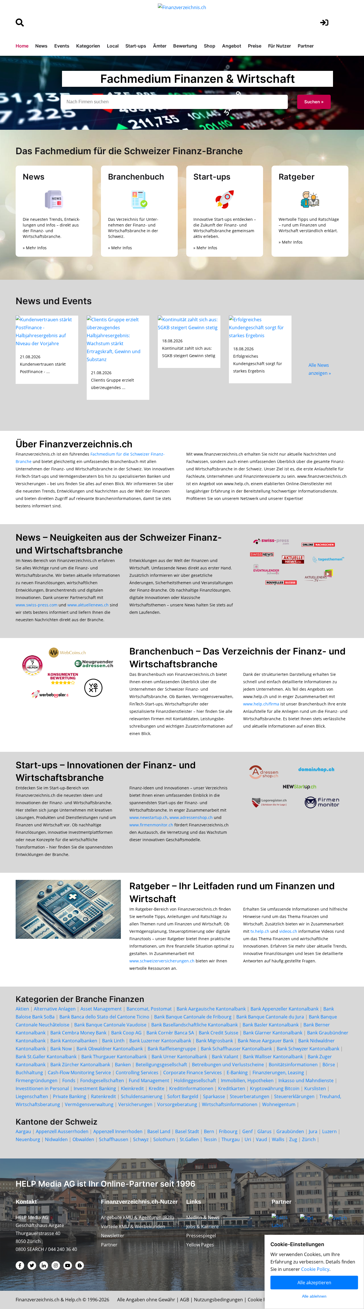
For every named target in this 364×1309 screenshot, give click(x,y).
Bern (209, 1131)
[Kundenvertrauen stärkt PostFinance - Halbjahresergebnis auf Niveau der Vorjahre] (47, 331)
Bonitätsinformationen (293, 1064)
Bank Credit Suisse (218, 1033)
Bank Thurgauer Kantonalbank (114, 1056)
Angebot (231, 46)
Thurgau (231, 1139)
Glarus (264, 1131)
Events (61, 46)
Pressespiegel (201, 1235)
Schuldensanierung (141, 1096)
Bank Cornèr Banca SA (170, 1033)
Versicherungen (135, 1104)
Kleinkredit (132, 1088)
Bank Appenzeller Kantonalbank (284, 1009)
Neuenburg (28, 1139)
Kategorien (88, 46)
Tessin (210, 1139)
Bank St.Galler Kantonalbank (46, 1056)
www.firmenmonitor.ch (151, 825)
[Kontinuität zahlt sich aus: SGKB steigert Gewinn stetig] (189, 323)
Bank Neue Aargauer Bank (265, 1041)
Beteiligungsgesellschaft (161, 1064)
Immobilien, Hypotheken (247, 1080)
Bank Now (61, 1048)
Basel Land (158, 1131)
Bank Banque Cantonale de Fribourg (192, 1017)
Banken (123, 1064)
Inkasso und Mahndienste (306, 1080)
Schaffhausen (113, 1139)
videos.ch (288, 931)
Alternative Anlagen (55, 1009)
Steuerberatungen (249, 1096)
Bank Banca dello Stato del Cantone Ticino (104, 1017)
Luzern (329, 1131)
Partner (306, 46)
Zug (293, 1139)
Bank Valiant (225, 1056)
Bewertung (185, 46)
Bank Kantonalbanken (73, 1041)
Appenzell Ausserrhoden (62, 1131)
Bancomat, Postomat (149, 1009)
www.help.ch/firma (261, 704)
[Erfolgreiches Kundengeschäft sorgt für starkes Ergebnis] (260, 327)
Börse (328, 1064)
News (41, 46)
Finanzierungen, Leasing (278, 1072)
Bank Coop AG (126, 1033)
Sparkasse (214, 1096)
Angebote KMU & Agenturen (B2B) (137, 1217)
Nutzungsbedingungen (218, 1299)
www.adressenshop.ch (191, 817)
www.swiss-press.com (36, 605)
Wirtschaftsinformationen (229, 1104)
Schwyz (140, 1139)
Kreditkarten (231, 1088)
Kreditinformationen (191, 1088)
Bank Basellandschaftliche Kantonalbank (194, 1025)
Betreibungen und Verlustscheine (228, 1064)
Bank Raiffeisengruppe (172, 1048)
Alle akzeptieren (314, 1282)
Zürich (309, 1139)
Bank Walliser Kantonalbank (273, 1056)
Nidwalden (56, 1139)
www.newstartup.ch (148, 817)
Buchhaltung (29, 1072)
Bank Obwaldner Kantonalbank (109, 1048)
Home (22, 46)
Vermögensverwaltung (89, 1104)
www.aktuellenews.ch (88, 605)
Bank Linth (113, 1041)
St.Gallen (189, 1139)
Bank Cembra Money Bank (78, 1033)
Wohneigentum (278, 1104)
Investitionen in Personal (42, 1088)
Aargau (23, 1131)
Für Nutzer (279, 46)
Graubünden (290, 1131)
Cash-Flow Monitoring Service (79, 1072)
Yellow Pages (200, 1245)
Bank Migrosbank (214, 1041)
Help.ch (73, 1299)
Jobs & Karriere (202, 1226)
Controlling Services (137, 1072)
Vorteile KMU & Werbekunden (133, 1226)
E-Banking (237, 1072)
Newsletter (112, 1235)
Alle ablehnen (314, 1296)
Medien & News (203, 1217)
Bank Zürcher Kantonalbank (80, 1064)
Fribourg (228, 1131)
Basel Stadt (187, 1131)
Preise (254, 46)
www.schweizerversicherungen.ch (162, 961)
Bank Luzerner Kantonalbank (160, 1041)
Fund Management (149, 1080)
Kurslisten (315, 1088)
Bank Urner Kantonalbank (179, 1056)
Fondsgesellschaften (102, 1080)
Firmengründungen (36, 1080)
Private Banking (69, 1096)
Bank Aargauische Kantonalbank (211, 1009)
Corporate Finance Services (192, 1072)
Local (113, 46)
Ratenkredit (103, 1096)
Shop (209, 46)
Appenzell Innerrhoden (117, 1131)
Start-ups (135, 46)
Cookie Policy (262, 1299)
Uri (248, 1139)
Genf (247, 1131)
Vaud (261, 1139)
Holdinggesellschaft (195, 1080)
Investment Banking (95, 1088)
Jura (313, 1131)
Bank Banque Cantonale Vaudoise (110, 1025)
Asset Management (101, 1009)
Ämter (159, 46)
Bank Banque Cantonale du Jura (270, 1017)
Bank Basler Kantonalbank (271, 1025)
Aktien (22, 1009)
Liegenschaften (32, 1096)
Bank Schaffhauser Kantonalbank (236, 1048)
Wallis (278, 1139)
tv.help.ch (260, 931)
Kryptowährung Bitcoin (274, 1088)
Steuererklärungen (294, 1096)
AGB (184, 1299)
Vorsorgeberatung (177, 1104)
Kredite (156, 1088)
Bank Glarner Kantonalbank (272, 1033)
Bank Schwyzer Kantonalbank (308, 1048)
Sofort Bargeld (182, 1096)
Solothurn (164, 1139)
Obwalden (83, 1139)
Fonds (68, 1080)
